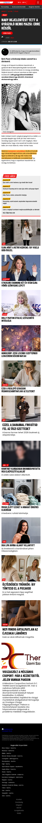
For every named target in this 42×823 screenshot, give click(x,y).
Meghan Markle (34, 7)
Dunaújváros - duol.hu (9, 761)
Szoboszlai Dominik (18, 7)
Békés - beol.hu (6, 753)
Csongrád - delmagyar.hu (10, 758)
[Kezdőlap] (6, 2)
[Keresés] (33, 2)
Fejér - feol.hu (6, 764)
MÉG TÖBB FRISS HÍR (9, 213)
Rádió (19, 813)
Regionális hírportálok (19, 745)
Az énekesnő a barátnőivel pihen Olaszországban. (17, 549)
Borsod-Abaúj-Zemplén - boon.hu (12, 756)
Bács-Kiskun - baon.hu (9, 748)
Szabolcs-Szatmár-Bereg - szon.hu (12, 785)
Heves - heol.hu (6, 772)
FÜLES (16, 11)
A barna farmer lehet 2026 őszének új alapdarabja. (20, 433)
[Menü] (38, 2)
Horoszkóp (5, 7)
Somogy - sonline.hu (8, 782)
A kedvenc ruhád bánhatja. (14, 513)
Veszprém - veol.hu (7, 793)
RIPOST (3, 11)
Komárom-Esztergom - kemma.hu (12, 777)
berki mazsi (7, 33)
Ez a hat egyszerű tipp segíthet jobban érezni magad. (17, 593)
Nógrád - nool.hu (7, 780)
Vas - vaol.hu (6, 790)
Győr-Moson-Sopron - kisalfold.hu (12, 766)
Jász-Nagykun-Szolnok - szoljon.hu (12, 774)
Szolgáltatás (19, 810)
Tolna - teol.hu (6, 788)
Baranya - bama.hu (8, 750)
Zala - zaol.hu (6, 796)
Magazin (19, 805)
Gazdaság (19, 802)
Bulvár (19, 808)
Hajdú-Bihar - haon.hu (9, 769)
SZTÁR (10, 11)
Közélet (19, 799)
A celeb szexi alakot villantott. (15, 475)
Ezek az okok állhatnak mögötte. (18, 637)
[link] (4, 244)
